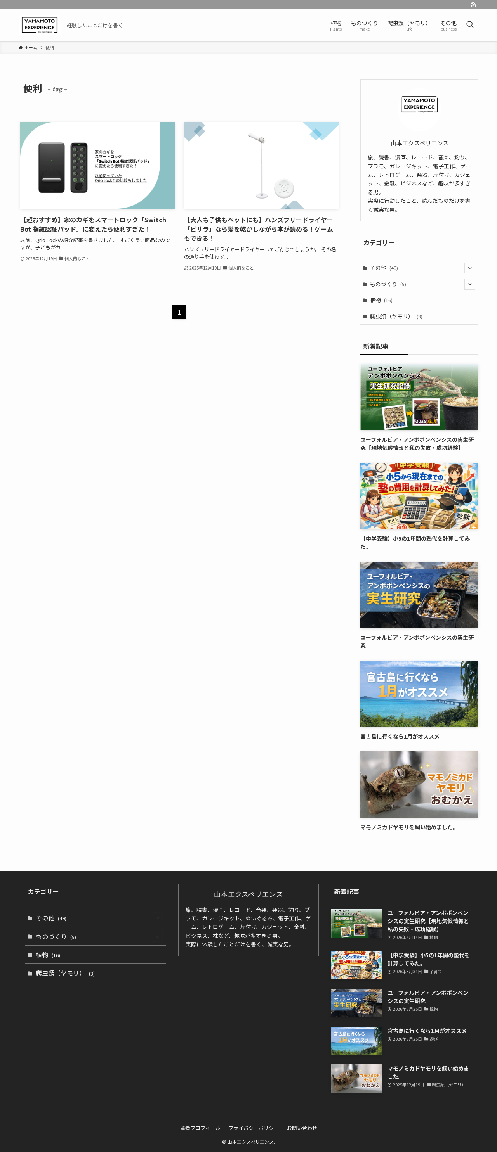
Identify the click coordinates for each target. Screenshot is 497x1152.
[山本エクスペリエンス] (40, 25)
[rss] (473, 4)
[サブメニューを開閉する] (469, 268)
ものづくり (388, 284)
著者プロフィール (200, 1127)
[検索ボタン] (469, 25)
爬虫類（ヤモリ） (396, 316)
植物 (381, 300)
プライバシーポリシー (253, 1127)
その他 (384, 268)
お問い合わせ (302, 1127)
